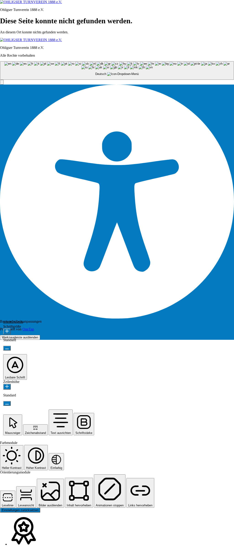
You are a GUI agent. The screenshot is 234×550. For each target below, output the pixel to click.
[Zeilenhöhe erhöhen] (7, 387)
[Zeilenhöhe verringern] (7, 403)
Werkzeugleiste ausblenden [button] (20, 337)
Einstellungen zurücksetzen (20, 510)
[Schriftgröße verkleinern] (7, 348)
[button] (2, 82)
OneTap (28, 329)
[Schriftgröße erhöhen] (7, 331)
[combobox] (117, 70)
